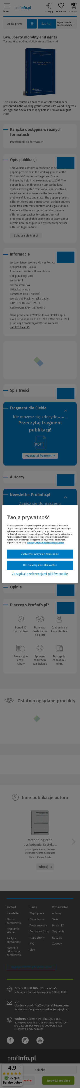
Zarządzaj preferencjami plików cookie (40, 574)
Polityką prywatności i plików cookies (45, 542)
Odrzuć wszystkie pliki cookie (40, 565)
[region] (40, 544)
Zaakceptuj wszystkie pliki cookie (40, 553)
